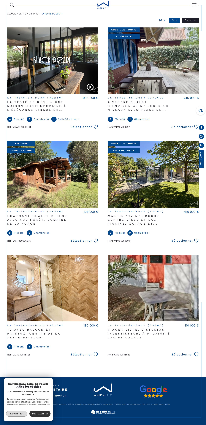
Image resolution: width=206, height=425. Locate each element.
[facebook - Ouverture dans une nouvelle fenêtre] (201, 128)
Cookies (167, 404)
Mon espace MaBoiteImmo (131, 404)
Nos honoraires (89, 404)
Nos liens (146, 404)
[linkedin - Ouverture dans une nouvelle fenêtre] (201, 145)
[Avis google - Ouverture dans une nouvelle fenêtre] (153, 391)
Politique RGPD (156, 404)
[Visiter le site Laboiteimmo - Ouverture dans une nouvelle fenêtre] (103, 415)
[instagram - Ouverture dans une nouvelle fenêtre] (201, 137)
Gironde (33, 14)
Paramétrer (16, 413)
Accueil (11, 14)
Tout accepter (40, 413)
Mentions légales (114, 404)
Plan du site (101, 404)
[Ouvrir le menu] (194, 5)
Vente (22, 14)
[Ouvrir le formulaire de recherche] (12, 4)
